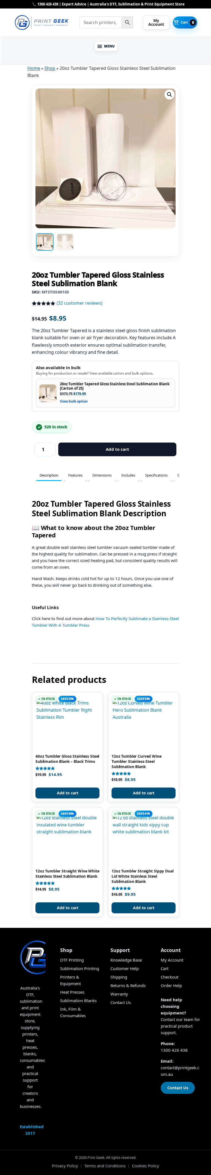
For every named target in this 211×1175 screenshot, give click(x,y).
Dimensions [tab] (102, 475)
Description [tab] (49, 475)
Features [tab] (75, 475)
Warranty (119, 994)
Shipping (118, 977)
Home (33, 68)
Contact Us (120, 1002)
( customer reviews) (79, 303)
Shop (50, 68)
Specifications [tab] (156, 475)
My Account (172, 960)
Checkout (169, 977)
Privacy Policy (65, 1165)
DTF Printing (72, 960)
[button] (106, 46)
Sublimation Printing (79, 968)
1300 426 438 (174, 1050)
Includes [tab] (128, 475)
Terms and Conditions (105, 1165)
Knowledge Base (126, 960)
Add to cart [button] (67, 792)
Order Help (171, 985)
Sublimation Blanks (78, 1000)
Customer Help (124, 968)
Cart (164, 968)
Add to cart (117, 449)
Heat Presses (72, 992)
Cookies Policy (145, 1165)
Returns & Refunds (128, 985)
